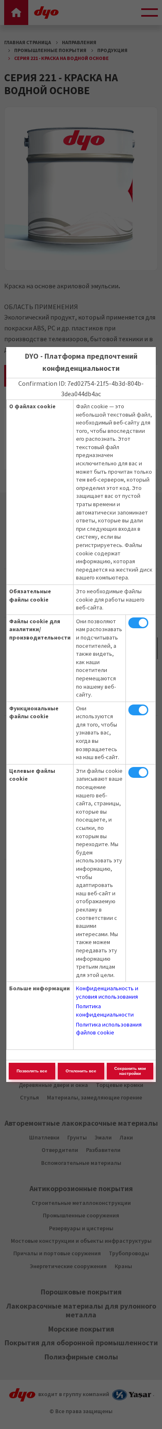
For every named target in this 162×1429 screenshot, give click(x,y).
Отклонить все (81, 1071)
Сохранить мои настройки (130, 1071)
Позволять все (32, 1071)
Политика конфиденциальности (105, 1010)
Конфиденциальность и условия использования (107, 992)
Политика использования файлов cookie (109, 1029)
